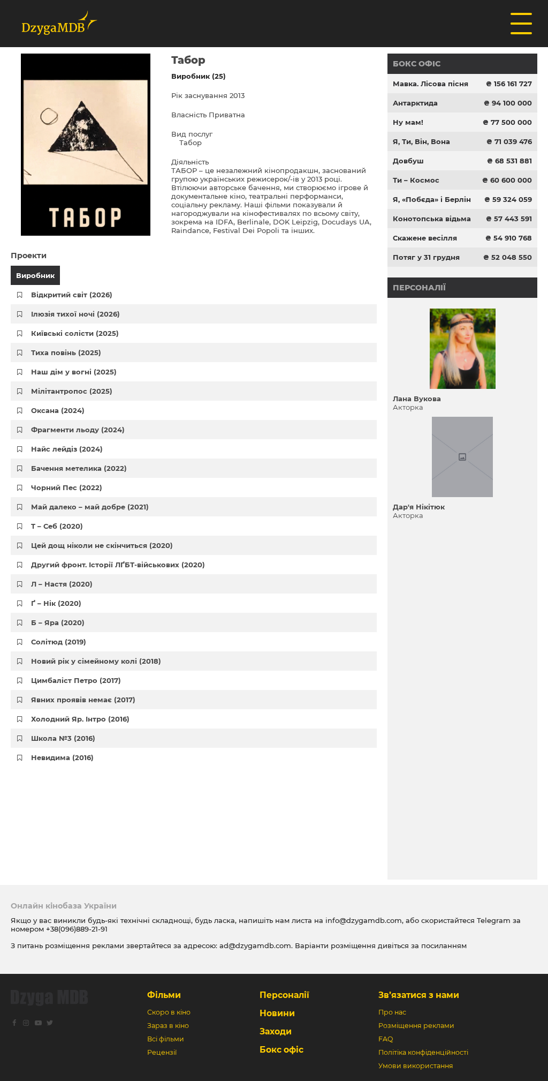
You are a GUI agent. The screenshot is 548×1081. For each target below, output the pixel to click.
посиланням (444, 945)
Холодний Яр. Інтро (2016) (80, 719)
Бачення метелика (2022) (79, 468)
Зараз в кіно (168, 1026)
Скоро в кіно (169, 1012)
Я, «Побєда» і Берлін (432, 199)
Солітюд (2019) (58, 641)
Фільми (164, 995)
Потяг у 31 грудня (426, 257)
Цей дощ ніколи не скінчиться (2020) (102, 545)
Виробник (35, 275)
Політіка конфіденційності (423, 1052)
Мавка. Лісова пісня (430, 83)
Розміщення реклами (416, 1026)
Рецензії (162, 1052)
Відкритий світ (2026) (71, 294)
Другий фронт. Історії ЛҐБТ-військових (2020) (118, 564)
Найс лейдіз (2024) (67, 449)
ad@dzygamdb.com (255, 945)
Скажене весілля (425, 238)
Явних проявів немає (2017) (83, 699)
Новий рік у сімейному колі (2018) (96, 661)
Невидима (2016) (62, 757)
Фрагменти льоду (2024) (78, 429)
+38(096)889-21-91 (77, 929)
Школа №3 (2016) (63, 738)
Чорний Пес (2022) (66, 487)
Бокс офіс (416, 64)
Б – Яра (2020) (58, 622)
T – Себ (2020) (57, 526)
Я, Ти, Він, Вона (421, 141)
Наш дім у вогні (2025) (74, 371)
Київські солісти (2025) (75, 333)
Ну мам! (408, 122)
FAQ (385, 1039)
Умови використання (415, 1066)
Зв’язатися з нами (418, 995)
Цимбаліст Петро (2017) (76, 680)
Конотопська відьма (432, 218)
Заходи (276, 1031)
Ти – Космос (416, 180)
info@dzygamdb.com (362, 920)
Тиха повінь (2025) (66, 352)
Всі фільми (165, 1039)
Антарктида (415, 103)
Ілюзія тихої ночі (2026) (75, 314)
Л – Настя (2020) (62, 584)
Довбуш (408, 160)
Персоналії (419, 287)
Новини (277, 1013)
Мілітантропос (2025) (71, 391)
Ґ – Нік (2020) (56, 603)
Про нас (392, 1012)
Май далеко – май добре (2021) (90, 506)
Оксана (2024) (58, 410)
